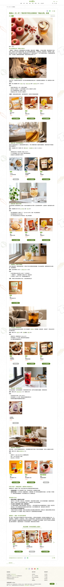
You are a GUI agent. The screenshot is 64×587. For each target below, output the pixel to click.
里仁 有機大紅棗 (27, 113)
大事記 (33, 578)
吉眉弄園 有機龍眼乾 (12, 358)
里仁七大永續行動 (35, 575)
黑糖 (24, 332)
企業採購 (45, 575)
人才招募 (45, 577)
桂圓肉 (17, 332)
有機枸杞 (35, 83)
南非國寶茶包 (21, 451)
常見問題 (45, 578)
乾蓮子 (21, 83)
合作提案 (45, 574)
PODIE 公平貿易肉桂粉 (13, 174)
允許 (52, 583)
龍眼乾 (32, 329)
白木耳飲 (22, 208)
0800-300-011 (13, 574)
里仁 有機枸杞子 (42, 113)
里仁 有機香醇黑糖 (27, 358)
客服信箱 (45, 580)
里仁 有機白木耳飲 (12, 235)
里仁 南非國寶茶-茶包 (13, 477)
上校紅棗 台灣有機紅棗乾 (29, 546)
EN (56, 1)
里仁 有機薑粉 (42, 174)
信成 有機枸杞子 (27, 235)
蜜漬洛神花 (18, 391)
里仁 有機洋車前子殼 (13, 298)
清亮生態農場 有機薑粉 (27, 174)
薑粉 (28, 332)
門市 (54, 1)
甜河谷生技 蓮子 (12, 113)
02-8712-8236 (14, 575)
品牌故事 (33, 574)
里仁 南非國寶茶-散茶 (28, 477)
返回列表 (10, 562)
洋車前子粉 (23, 269)
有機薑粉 (31, 148)
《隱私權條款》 (27, 585)
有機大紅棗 (28, 83)
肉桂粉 (26, 148)
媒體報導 (33, 580)
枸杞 (28, 208)
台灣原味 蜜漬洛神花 (12, 418)
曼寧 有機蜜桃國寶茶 (43, 477)
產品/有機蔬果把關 (35, 577)
